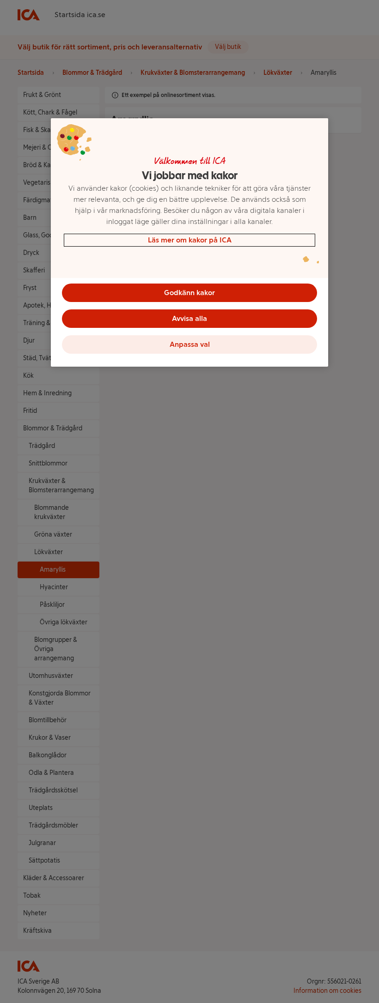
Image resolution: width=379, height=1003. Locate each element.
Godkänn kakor (189, 292)
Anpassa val (190, 344)
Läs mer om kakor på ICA (190, 240)
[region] (189, 242)
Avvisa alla (189, 318)
